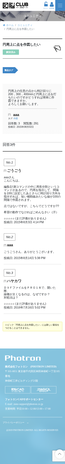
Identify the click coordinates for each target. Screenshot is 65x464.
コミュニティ (24, 25)
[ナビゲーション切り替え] (60, 5)
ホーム (10, 25)
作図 (16, 118)
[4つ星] (11, 219)
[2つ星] (7, 219)
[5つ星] (13, 219)
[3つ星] (9, 219)
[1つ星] (5, 219)
